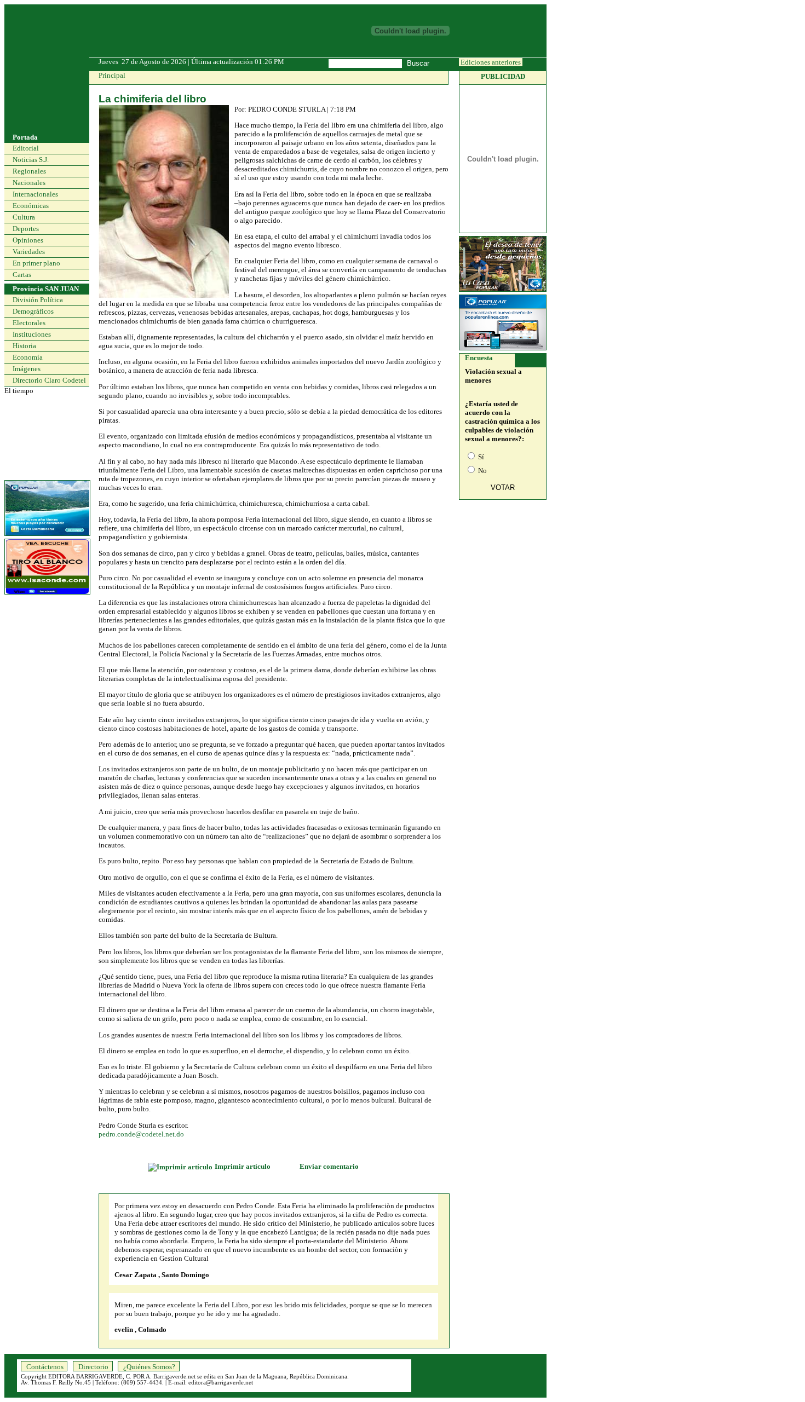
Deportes (26, 228)
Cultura (24, 217)
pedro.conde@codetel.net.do (141, 1134)
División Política (38, 300)
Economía (28, 357)
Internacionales (35, 194)
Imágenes (27, 369)
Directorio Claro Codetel (49, 380)
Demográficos (33, 311)
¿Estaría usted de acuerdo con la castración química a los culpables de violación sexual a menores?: (502, 421)
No (481, 470)
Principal (112, 75)
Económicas (31, 205)
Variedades (29, 251)
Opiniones (28, 240)
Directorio (93, 1367)
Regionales (29, 171)
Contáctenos (45, 1367)
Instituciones (32, 334)
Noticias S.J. (31, 159)
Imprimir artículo (243, 1166)
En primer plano (36, 263)
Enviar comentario (329, 1166)
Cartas (22, 274)
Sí (480, 457)
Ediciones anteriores (491, 62)
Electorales (29, 323)
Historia (24, 346)
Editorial (26, 148)
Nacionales (29, 182)
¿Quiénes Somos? (149, 1367)
